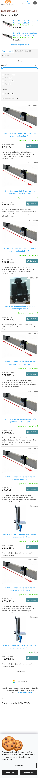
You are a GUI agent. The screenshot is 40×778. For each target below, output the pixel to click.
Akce (8, 78)
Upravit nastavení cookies (23, 692)
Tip (7, 84)
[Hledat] (23, 3)
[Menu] (35, 3)
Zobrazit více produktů (19, 44)
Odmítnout (10, 772)
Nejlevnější (19, 51)
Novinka (9, 81)
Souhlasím (28, 772)
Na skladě (9, 75)
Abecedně (5, 55)
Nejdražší (28, 51)
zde (10, 759)
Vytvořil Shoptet (22, 681)
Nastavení (19, 765)
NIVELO (9, 94)
